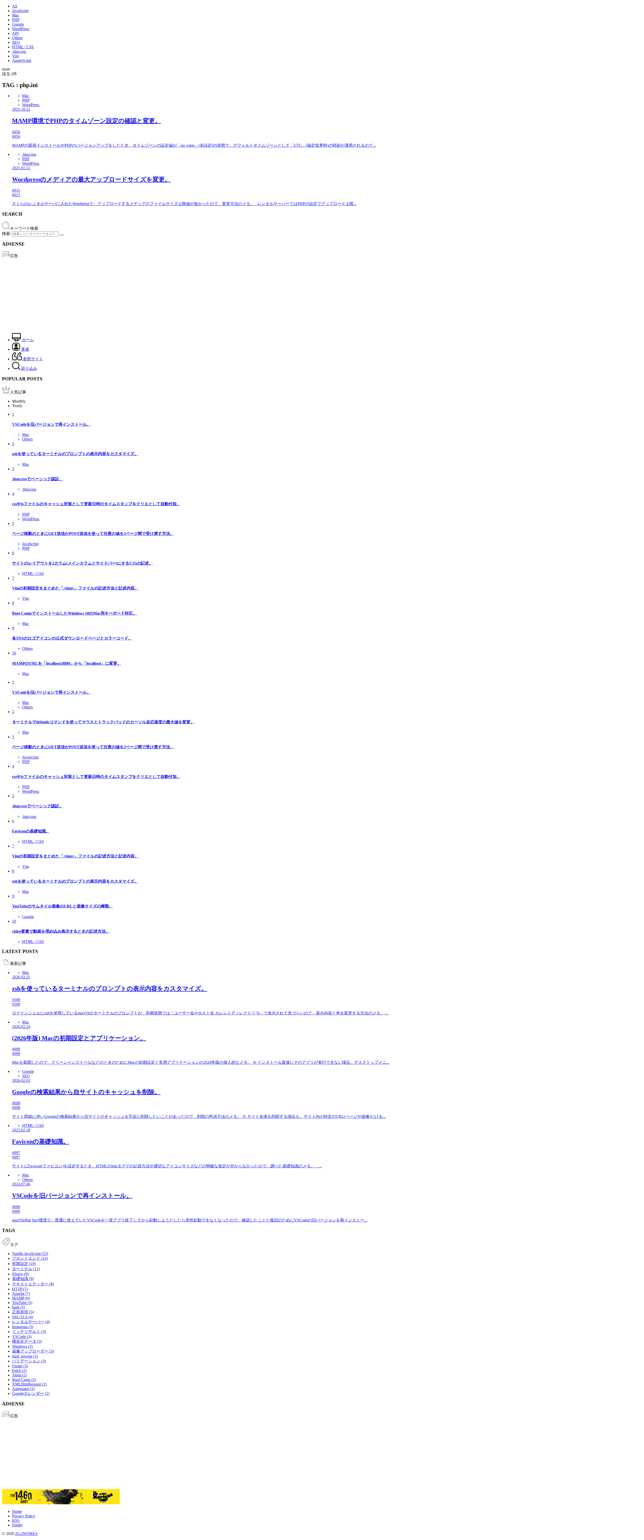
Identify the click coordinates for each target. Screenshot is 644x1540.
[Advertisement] (153, 294)
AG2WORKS (26, 1533)
